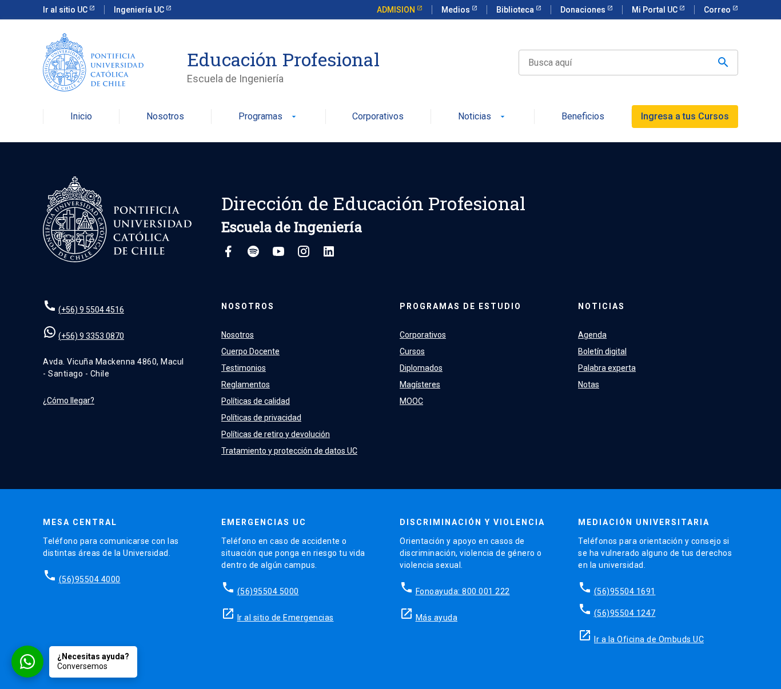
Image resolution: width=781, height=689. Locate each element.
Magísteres (420, 384)
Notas (588, 384)
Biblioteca (516, 9)
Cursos (412, 351)
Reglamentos (245, 384)
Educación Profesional (283, 59)
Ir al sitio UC (66, 9)
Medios (456, 9)
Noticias (482, 117)
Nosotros (165, 117)
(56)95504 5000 (268, 591)
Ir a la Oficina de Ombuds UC (649, 639)
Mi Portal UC (655, 9)
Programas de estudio (460, 306)
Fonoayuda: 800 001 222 (463, 591)
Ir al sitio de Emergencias (285, 617)
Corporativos (378, 117)
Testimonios (243, 367)
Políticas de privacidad (261, 417)
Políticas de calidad (255, 401)
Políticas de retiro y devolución (275, 434)
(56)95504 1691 (625, 591)
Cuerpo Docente (250, 351)
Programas (268, 117)
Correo (718, 9)
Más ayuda (437, 617)
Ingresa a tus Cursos (685, 116)
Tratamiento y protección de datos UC (289, 450)
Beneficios (582, 117)
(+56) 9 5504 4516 (91, 309)
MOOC (411, 401)
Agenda (592, 334)
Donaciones (583, 9)
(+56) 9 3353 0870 (91, 336)
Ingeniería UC (140, 9)
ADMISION (397, 9)
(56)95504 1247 (625, 613)
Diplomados (421, 367)
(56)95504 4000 (90, 579)
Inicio (81, 117)
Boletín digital (602, 351)
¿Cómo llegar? (68, 400)
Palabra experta (607, 367)
